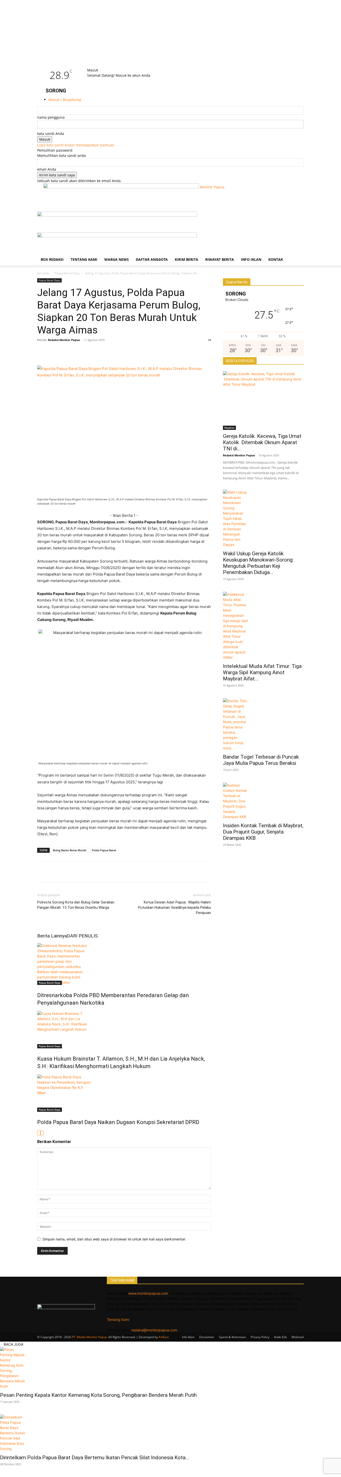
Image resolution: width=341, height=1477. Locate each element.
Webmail (298, 1337)
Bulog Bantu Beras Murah (69, 850)
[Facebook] (42, 351)
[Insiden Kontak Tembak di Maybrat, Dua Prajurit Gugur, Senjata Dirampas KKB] (263, 801)
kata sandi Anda (50, 133)
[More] (134, 351)
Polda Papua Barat (104, 850)
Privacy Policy (260, 1337)
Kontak (275, 259)
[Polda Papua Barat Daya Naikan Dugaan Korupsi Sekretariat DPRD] (124, 1093)
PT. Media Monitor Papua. (90, 1337)
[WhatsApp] (65, 351)
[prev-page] (38, 1133)
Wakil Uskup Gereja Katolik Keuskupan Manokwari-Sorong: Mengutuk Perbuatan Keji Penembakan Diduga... (259, 563)
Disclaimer (206, 1337)
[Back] (100, 64)
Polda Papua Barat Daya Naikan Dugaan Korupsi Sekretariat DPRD (118, 1122)
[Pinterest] (88, 351)
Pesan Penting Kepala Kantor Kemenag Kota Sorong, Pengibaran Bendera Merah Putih (98, 1395)
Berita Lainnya (52, 936)
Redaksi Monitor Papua (64, 340)
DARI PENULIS (82, 936)
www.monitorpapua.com (148, 1293)
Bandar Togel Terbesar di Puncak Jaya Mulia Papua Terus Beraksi (261, 760)
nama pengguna (51, 117)
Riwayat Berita (219, 259)
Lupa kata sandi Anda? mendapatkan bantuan (75, 145)
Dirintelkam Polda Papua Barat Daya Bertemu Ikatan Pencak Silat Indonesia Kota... (94, 1458)
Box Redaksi (52, 259)
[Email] (100, 351)
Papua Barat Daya (67, 273)
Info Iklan (251, 259)
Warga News (116, 259)
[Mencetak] (123, 351)
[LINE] (77, 351)
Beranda (43, 273)
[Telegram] (111, 351)
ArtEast (164, 1337)
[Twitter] (54, 351)
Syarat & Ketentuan (232, 1337)
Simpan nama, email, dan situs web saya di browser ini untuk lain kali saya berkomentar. (114, 1239)
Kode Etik (280, 1337)
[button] (298, 218)
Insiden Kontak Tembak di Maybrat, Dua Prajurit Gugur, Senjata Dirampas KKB (263, 832)
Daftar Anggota (152, 259)
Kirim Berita (186, 259)
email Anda (46, 169)
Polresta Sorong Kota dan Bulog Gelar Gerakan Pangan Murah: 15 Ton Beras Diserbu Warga (75, 905)
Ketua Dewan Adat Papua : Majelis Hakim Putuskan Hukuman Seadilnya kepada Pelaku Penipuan (174, 907)
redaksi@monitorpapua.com (154, 1330)
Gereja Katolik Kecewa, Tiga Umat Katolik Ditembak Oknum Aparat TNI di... (262, 442)
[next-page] (42, 1133)
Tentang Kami (84, 259)
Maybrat (229, 427)
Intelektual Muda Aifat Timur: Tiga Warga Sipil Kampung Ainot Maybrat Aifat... (262, 672)
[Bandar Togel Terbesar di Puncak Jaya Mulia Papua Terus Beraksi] (263, 724)
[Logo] (117, 215)
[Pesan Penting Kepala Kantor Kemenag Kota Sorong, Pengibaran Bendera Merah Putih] (170, 1368)
